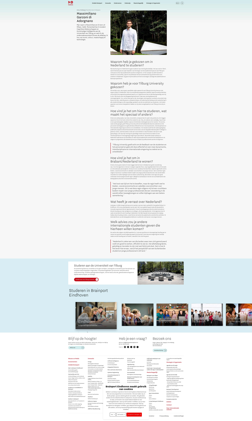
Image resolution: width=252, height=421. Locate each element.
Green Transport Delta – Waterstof (95, 385)
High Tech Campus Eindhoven (114, 382)
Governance (149, 403)
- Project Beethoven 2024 (171, 383)
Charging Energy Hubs (92, 389)
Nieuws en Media (73, 358)
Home (78, 10)
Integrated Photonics (113, 367)
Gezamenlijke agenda (72, 370)
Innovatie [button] (108, 3)
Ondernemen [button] (117, 3)
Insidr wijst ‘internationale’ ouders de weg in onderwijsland (155, 369)
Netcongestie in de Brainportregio (134, 374)
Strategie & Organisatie (174, 362)
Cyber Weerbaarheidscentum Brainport (135, 370)
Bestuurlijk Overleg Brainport (172, 380)
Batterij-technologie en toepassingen (96, 365)
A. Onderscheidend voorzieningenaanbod (151, 407)
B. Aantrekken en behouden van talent (155, 409)
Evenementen (72, 362)
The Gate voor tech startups (133, 382)
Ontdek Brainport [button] (97, 3)
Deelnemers (149, 395)
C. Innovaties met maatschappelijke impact (174, 359)
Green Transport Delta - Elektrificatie (95, 383)
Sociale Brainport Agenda (152, 379)
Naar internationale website (172, 408)
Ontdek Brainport (73, 365)
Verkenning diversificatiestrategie (173, 369)
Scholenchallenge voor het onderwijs (76, 376)
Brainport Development (172, 389)
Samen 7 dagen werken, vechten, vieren (76, 378)
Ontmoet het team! (92, 373)
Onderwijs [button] (127, 3)
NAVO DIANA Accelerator (93, 406)
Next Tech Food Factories (93, 394)
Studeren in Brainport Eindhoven (75, 392)
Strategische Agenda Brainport (172, 376)
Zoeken (168, 402)
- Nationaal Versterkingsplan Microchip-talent (174, 386)
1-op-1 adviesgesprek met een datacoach (135, 366)
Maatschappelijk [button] (138, 3)
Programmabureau (151, 382)
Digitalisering (130, 364)
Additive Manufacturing (94, 409)
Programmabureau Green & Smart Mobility (95, 379)
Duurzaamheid (131, 372)
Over (112, 414)
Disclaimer (151, 416)
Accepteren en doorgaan (133, 414)
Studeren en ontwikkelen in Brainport (75, 388)
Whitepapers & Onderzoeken (153, 363)
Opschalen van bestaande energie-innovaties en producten (95, 371)
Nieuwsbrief (149, 365)
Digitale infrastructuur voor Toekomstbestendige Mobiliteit (94, 387)
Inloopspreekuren (150, 389)
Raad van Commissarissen (172, 394)
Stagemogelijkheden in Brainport (75, 394)
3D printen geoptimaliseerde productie (116, 358)
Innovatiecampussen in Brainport (114, 375)
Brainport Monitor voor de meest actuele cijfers (174, 371)
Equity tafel (129, 360)
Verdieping (82, 10)
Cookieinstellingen (179, 416)
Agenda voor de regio (172, 365)
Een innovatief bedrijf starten (133, 380)
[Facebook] (125, 347)
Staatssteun (149, 405)
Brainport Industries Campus (114, 380)
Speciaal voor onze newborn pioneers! (76, 383)
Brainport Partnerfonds (153, 393)
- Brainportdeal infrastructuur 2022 (173, 382)
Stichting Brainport (170, 393)
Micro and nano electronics (115, 370)
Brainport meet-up (131, 358)
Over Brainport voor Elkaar (152, 377)
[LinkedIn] (131, 347)
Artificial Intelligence (113, 361)
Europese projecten (171, 399)
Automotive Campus (112, 378)
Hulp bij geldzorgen (152, 385)
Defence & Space (92, 401)
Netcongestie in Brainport (93, 363)
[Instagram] (128, 347)
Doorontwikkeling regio (73, 371)
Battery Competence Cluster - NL (95, 381)
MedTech (90, 396)
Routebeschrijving (158, 350)
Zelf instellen (120, 414)
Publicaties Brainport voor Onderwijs (153, 359)
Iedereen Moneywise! (72, 379)
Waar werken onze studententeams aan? (76, 396)
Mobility (90, 376)
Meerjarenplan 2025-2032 (171, 367)
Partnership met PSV (73, 374)
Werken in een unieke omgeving (75, 404)
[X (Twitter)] (137, 347)
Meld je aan (72, 347)
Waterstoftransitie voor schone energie (96, 367)
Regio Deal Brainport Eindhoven (155, 401)
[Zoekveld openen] (182, 3)
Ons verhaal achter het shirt (74, 385)
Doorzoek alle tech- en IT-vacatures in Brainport (76, 401)
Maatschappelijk (152, 372)
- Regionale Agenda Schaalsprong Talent (175, 378)
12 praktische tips (150, 387)
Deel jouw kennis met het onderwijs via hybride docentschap (76, 408)
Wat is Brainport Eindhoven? (75, 368)
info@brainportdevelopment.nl (130, 342)
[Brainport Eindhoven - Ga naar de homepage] (70, 3)
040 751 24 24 (126, 344)
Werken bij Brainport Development (173, 391)
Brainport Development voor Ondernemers (134, 377)
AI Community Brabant (112, 364)
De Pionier (149, 362)
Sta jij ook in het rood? (73, 381)
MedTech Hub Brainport (93, 398)
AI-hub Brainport (111, 362)
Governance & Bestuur (151, 398)
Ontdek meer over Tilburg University (85, 279)
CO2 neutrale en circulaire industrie (95, 369)
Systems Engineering (113, 372)
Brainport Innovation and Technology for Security (96, 404)
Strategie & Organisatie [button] (153, 3)
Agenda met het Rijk (171, 374)
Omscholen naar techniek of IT (74, 405)
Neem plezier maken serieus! (74, 391)
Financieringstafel (131, 362)
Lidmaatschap (150, 381)
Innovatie (91, 358)
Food (89, 392)
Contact (169, 405)
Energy (89, 361)
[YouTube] (134, 347)
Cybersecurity (130, 368)
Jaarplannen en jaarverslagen (172, 396)
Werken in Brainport (73, 399)
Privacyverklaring (164, 416)
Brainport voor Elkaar (152, 375)
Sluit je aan (149, 397)
